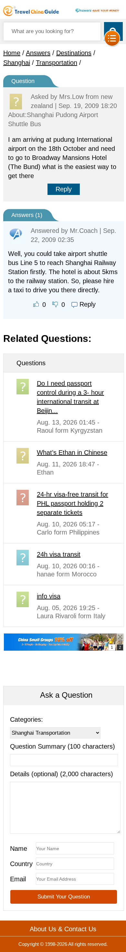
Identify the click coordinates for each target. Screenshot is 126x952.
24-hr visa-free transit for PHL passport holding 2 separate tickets (72, 503)
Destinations (73, 52)
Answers (38, 52)
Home (11, 52)
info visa (48, 596)
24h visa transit (58, 554)
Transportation (56, 62)
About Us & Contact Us (63, 929)
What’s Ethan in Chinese (72, 452)
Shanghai (16, 62)
